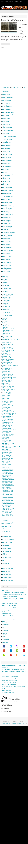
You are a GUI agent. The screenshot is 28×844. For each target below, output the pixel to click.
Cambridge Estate (6, 124)
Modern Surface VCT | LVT (7, 414)
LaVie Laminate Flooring (7, 496)
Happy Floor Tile (5, 553)
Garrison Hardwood (6, 151)
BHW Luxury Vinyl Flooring (7, 354)
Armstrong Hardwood (6, 105)
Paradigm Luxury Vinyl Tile (7, 422)
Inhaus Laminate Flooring (7, 490)
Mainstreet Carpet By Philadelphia (12, 20)
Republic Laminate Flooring (8, 508)
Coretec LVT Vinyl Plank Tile (8, 359)
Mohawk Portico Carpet (8, 316)
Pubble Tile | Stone (6, 559)
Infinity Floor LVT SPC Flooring (8, 389)
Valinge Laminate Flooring (7, 517)
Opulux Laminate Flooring (7, 502)
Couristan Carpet (5, 286)
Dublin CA (4, 627)
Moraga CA (4, 633)
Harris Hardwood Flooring (7, 160)
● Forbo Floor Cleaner (6, 574)
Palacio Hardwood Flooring (7, 214)
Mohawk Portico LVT (7, 417)
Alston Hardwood (5, 96)
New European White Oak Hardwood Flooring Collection (13, 592)
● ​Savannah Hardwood (6, 237)
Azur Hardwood (5, 108)
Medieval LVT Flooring (6, 410)
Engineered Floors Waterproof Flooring (10, 365)
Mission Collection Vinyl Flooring (9, 413)
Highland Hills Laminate (7, 488)
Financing (20, 1)
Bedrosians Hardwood (6, 109)
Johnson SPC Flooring (6, 392)
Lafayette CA (5, 630)
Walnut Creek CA (5, 642)
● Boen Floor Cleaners (6, 570)
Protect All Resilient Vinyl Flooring (9, 429)
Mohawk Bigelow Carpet (8, 312)
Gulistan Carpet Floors (6, 297)
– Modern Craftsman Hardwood (9, 136)
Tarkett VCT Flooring (6, 455)
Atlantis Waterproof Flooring (8, 350)
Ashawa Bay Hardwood (7, 106)
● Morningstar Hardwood (7, 202)
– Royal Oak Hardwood (7, 138)
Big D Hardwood (5, 115)
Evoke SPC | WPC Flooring (7, 369)
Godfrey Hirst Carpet (6, 295)
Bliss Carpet (4, 283)
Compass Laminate (6, 476)
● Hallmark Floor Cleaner (7, 576)
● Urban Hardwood (6, 259)
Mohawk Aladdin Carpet (8, 310)
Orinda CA (4, 636)
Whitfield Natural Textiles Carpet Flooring (11, 339)
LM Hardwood (5, 180)
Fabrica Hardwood (6, 150)
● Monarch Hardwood (6, 198)
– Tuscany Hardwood (7, 141)
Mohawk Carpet (5, 309)
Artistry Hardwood (6, 103)
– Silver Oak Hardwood (7, 139)
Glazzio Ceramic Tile (6, 551)
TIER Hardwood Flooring (7, 247)
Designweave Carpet (6, 288)
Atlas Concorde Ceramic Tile (8, 539)
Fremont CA (4, 628)
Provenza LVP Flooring (7, 432)
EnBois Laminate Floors (7, 478)
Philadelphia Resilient (6, 426)
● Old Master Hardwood (7, 208)
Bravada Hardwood (6, 118)
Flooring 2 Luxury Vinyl (7, 378)
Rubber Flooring (5, 520)
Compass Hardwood (6, 132)
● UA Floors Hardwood (6, 256)
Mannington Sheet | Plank (7, 405)
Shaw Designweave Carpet (8, 328)
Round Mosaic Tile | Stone (7, 562)
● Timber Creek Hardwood (7, 250)
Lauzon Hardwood (6, 175)
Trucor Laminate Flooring (7, 515)
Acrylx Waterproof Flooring (7, 344)
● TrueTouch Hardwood (7, 255)
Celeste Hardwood (6, 129)
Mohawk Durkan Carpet (8, 313)
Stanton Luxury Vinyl (6, 449)
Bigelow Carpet (5, 282)
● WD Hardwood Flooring (7, 269)
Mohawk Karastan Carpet (8, 315)
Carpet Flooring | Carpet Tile (7, 274)
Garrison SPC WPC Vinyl (7, 381)
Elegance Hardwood (6, 145)
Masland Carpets (5, 304)
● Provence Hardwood (6, 223)
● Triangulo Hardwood (6, 253)
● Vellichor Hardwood (6, 265)
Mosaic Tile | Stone (6, 556)
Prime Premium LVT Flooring (8, 434)
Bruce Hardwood (5, 121)
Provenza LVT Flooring (6, 431)
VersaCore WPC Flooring (7, 464)
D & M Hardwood (5, 133)
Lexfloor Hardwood (6, 178)
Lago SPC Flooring (6, 395)
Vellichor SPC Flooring (6, 462)
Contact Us (6, 1)
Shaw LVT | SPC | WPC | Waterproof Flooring (11, 446)
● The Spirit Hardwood (6, 246)
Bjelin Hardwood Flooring (7, 114)
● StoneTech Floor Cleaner (7, 580)
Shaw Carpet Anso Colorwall (8, 325)
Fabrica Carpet (5, 292)
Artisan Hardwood (6, 102)
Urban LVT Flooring (6, 461)
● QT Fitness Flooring (6, 528)
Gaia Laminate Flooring (7, 482)
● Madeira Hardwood (6, 184)
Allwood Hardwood (6, 94)
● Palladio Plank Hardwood (7, 216)
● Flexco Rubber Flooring (7, 522)
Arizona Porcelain (6, 541)
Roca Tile (4, 560)
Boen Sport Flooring (6, 531)
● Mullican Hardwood (6, 204)
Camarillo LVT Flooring (7, 356)
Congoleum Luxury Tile (7, 357)
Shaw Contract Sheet (6, 444)
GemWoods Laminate (6, 487)
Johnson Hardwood (6, 168)
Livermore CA (5, 631)
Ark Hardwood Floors (6, 100)
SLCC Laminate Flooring (7, 512)
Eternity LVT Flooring (6, 366)
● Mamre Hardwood (6, 186)
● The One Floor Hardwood (7, 249)
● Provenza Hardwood (6, 225)
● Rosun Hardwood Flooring (8, 231)
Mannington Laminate (6, 499)
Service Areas (13, 3)
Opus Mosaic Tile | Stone (7, 557)
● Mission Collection (6, 193)
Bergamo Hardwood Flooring (8, 112)
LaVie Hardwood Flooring (7, 174)
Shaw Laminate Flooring (7, 511)
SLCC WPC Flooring (6, 441)
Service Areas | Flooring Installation (9, 620)
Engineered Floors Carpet (7, 294)
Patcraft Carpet (5, 318)
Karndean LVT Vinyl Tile (7, 402)
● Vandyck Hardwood (6, 262)
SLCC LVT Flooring (6, 438)
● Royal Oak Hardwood (7, 234)
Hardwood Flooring (6, 91)
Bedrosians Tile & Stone (7, 542)
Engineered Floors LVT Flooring (8, 363)
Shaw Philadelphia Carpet (8, 330)
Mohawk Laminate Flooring (7, 500)
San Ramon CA (5, 640)
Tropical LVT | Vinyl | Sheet (7, 458)
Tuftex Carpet (5, 337)
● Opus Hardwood (6, 210)
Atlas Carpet (4, 279)
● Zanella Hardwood (6, 271)
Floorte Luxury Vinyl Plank (7, 375)
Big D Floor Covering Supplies (8, 615)
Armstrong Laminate (6, 472)
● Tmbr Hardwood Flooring (7, 252)
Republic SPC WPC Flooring (8, 435)
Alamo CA (4, 621)
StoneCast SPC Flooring (7, 450)
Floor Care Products (6, 567)
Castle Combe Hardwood (7, 127)
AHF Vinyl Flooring (6, 345)
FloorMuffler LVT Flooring (7, 374)
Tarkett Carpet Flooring (7, 336)
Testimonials (11, 1)
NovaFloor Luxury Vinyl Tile (7, 420)
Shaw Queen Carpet (7, 331)
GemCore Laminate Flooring (8, 485)
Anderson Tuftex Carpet (7, 277)
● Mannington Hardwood (7, 187)
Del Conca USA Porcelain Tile (8, 547)
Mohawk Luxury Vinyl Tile (7, 416)
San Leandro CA (5, 639)
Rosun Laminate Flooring (7, 509)
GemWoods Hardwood (6, 153)
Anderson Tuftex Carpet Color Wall (9, 605)
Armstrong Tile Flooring (7, 536)
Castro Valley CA (5, 624)
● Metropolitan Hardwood (7, 190)
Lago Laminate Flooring (7, 493)
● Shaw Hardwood (6, 238)
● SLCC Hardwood (5, 240)
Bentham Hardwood (6, 111)
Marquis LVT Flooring (6, 408)
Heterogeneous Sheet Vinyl (8, 386)
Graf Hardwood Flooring (7, 156)
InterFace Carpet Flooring (7, 298)
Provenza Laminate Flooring (8, 503)
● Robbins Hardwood (6, 229)
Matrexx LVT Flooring (6, 407)
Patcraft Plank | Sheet (6, 423)
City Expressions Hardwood (7, 130)
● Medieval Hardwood (6, 189)
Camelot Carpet (5, 285)
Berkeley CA (4, 622)
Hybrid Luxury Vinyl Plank (7, 387)
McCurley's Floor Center (16, 87)
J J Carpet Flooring (6, 300)
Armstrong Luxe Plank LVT (7, 348)
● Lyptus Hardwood (6, 183)
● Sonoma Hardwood (6, 243)
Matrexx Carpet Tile (6, 306)
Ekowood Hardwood (6, 144)
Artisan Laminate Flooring (7, 470)
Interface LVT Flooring (6, 390)
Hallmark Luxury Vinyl (6, 384)
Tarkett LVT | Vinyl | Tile (7, 453)
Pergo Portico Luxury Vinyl (7, 425)
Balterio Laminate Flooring (7, 473)
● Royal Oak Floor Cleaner (7, 579)
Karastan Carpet (5, 301)
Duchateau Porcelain (6, 548)
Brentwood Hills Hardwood (7, 120)
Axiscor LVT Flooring (6, 351)
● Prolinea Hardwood (6, 222)
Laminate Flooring (5, 467)
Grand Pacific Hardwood (7, 154)
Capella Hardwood (6, 126)
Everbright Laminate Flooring (8, 479)
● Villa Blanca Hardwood (7, 268)
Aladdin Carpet (5, 276)
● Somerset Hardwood (6, 241)
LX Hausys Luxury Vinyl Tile (7, 401)
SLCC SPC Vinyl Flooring (7, 440)
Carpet (3, 47)
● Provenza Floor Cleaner (7, 577)
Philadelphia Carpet (6, 319)
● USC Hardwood (5, 261)
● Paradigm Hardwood (6, 217)
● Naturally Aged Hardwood (8, 207)
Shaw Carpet (4, 324)
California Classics (6, 123)
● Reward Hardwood (6, 228)
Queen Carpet (5, 321)
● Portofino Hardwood (6, 219)
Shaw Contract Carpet (7, 327)
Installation (8, 3)
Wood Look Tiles (5, 563)
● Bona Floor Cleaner (6, 571)
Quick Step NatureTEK (7, 506)
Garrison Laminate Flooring (7, 484)
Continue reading (5, 44)
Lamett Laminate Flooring (7, 494)
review (8, 87)
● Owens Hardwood (6, 211)
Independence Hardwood (7, 165)
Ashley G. (5, 87)
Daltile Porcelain (5, 545)
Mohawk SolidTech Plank (8, 419)
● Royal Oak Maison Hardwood (8, 232)
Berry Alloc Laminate (6, 475)
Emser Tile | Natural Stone (7, 550)
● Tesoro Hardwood (6, 244)
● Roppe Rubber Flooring (7, 525)
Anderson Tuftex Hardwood (8, 99)
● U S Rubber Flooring (6, 526)
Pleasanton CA (5, 637)
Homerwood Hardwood (7, 163)
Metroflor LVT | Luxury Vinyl (8, 411)
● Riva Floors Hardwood (7, 235)
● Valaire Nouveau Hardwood (8, 264)
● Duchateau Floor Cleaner (7, 573)
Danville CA (4, 625)
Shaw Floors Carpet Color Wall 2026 (9, 607)
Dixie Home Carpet (6, 289)
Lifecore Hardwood (6, 181)
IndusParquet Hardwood (7, 166)
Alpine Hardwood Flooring (7, 93)
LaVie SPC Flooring (6, 398)
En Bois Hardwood (6, 147)
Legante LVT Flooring (6, 396)
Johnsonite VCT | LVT (6, 393)
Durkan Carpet (5, 291)
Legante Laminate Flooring (7, 497)
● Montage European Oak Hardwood (9, 201)
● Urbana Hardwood (6, 258)
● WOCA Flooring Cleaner (7, 582)
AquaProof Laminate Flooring (8, 469)
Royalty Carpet (5, 322)
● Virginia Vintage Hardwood (8, 267)
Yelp (24, 87)
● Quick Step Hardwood (7, 226)
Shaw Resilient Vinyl (6, 447)
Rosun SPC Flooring (6, 437)
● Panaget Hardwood (6, 213)
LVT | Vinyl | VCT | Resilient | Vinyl (8, 342)
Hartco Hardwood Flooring (7, 159)
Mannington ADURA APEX (7, 613)
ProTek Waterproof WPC (7, 428)
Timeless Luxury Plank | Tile (8, 456)
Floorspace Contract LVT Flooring (9, 377)
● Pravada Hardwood (6, 220)
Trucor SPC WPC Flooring (7, 459)
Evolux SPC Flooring (6, 371)
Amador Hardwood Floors (7, 97)
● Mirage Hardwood (6, 192)
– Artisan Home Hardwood (8, 135)
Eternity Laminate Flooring (7, 481)
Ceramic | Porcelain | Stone (7, 535)
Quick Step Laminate (6, 505)
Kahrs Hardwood (5, 169)
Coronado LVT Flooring (7, 360)
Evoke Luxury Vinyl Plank (7, 368)
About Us (2, 1)
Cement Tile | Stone (6, 544)
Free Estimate (3, 3)
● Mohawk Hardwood (6, 195)
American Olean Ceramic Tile (8, 538)
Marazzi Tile (4, 554)
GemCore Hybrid (5, 383)
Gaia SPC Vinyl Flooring (7, 380)
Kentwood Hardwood (6, 171)
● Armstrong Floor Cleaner (7, 568)
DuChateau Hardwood (6, 142)
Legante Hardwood (6, 177)
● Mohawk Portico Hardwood (9, 196)
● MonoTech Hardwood (7, 199)
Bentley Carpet (5, 280)
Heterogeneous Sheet (6, 347)
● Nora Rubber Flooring (7, 523)
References (16, 1)
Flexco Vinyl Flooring (6, 372)
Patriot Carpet (5, 334)
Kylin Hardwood (5, 172)
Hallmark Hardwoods (6, 157)
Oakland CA (4, 634)
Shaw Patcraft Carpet (7, 333)
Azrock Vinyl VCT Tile (6, 353)
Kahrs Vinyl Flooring (6, 404)
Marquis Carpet (5, 303)
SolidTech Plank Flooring (7, 452)
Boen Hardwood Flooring (7, 117)
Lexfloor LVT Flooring (6, 399)
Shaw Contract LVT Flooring (8, 443)
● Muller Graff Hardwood (7, 205)
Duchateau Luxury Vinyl (7, 362)
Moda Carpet (5, 307)
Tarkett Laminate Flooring (7, 514)
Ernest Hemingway (6, 148)
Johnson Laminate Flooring (7, 491)
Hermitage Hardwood (6, 162)
